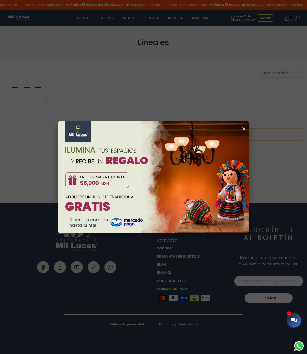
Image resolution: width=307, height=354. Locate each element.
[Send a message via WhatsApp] (299, 346)
